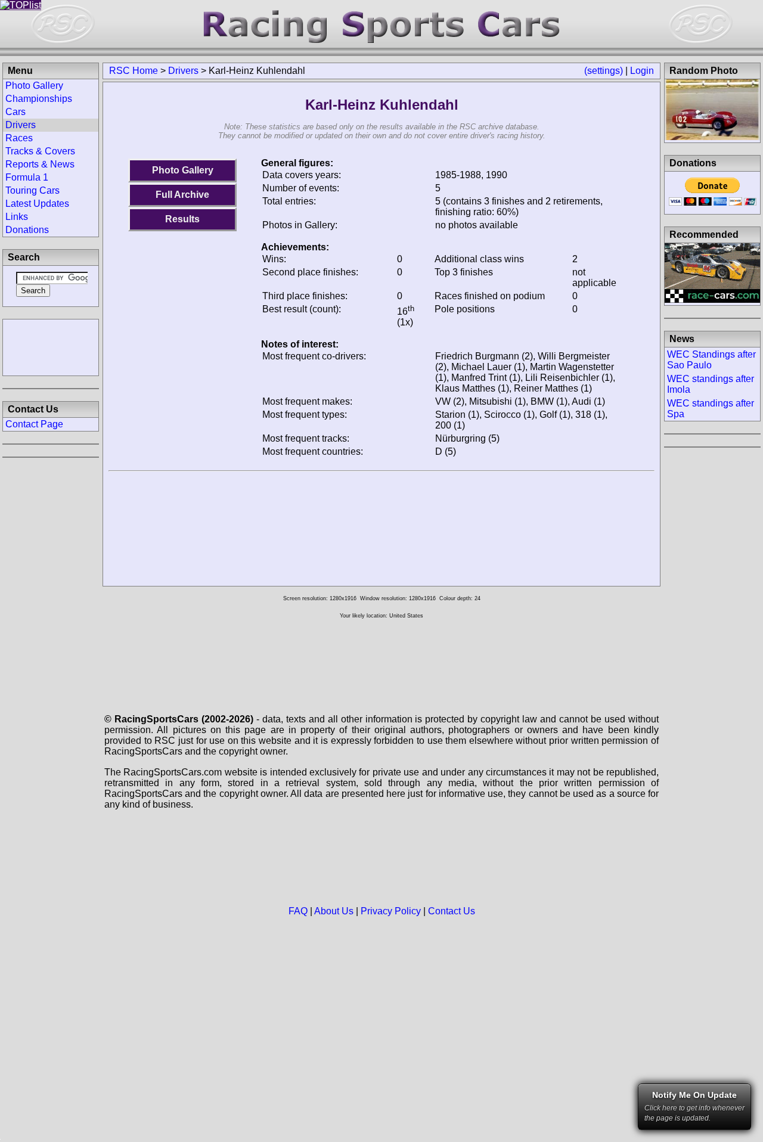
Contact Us (451, 911)
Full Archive (182, 195)
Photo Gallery (182, 170)
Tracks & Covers (40, 151)
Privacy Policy (391, 911)
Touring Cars (32, 190)
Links (16, 217)
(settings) (603, 71)
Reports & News (40, 164)
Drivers (183, 71)
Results (182, 219)
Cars (15, 112)
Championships (38, 99)
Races (19, 138)
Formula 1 (26, 177)
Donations (27, 230)
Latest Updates (37, 203)
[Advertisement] (50, 346)
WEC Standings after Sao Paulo (711, 359)
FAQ (298, 911)
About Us (333, 911)
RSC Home (133, 71)
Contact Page (34, 424)
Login (642, 71)
